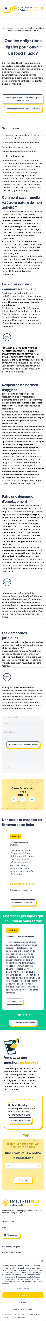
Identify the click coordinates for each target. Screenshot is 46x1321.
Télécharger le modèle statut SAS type (23, 109)
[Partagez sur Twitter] (31, 799)
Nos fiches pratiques (11, 1247)
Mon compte (12, 1235)
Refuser (23, 1302)
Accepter (23, 1295)
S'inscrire (23, 1180)
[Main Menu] (6, 8)
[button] (42, 1261)
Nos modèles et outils (11, 1253)
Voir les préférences (23, 1309)
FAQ (4, 1227)
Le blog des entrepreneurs (16, 28)
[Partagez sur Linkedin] (23, 799)
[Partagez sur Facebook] (14, 799)
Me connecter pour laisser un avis (23, 744)
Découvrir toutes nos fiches (23, 1023)
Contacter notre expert (20, 1120)
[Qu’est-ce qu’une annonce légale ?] (23, 967)
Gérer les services (22, 1288)
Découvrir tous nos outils (23, 902)
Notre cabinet (8, 1221)
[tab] (19, 1015)
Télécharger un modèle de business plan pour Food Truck (22, 99)
